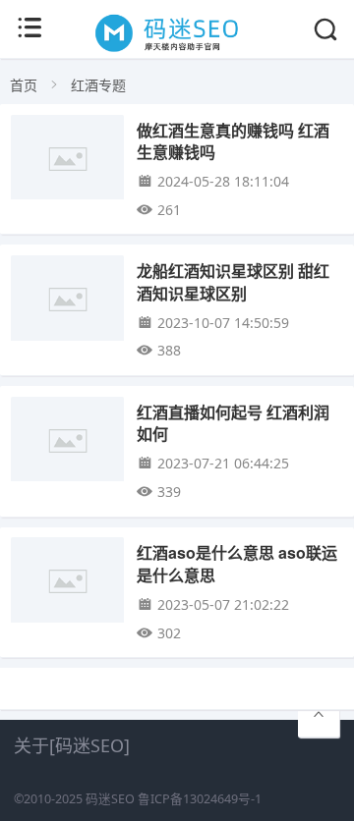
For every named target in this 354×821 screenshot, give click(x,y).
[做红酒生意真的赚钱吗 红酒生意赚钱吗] (67, 162)
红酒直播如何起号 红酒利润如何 (233, 423)
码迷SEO (110, 799)
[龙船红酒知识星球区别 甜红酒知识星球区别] (67, 303)
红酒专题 (98, 85)
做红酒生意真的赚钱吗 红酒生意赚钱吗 (233, 141)
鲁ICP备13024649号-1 (200, 799)
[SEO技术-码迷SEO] (177, 51)
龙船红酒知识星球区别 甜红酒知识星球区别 (233, 281)
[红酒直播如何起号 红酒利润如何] (67, 444)
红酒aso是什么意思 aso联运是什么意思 (237, 563)
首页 (23, 85)
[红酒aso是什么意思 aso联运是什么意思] (67, 584)
